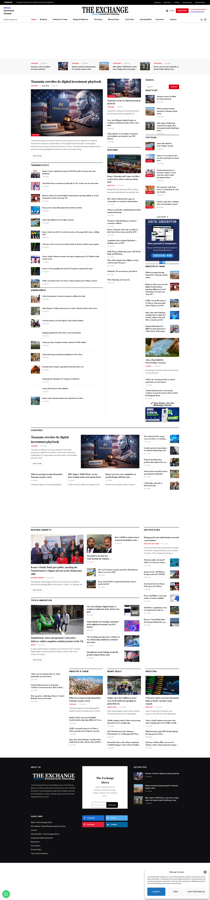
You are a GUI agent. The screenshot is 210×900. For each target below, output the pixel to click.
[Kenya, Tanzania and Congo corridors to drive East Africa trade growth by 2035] (124, 163)
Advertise (157, 2)
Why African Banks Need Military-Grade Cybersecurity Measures (122, 261)
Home (33, 19)
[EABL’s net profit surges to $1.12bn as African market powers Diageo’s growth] (35, 283)
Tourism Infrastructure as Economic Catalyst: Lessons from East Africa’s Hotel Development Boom (166, 174)
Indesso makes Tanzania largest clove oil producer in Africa (62, 398)
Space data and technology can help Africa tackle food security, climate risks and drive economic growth (155, 316)
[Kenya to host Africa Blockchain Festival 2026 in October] (35, 210)
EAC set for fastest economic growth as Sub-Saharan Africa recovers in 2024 (118, 570)
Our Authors (35, 846)
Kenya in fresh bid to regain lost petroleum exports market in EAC (117, 582)
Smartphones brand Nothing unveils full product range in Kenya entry (102, 653)
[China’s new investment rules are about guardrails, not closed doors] (150, 158)
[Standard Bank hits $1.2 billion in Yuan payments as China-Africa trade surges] (174, 329)
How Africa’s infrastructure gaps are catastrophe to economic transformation (122, 200)
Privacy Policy (187, 2)
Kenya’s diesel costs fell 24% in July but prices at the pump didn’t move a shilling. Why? (71, 233)
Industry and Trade (151, 544)
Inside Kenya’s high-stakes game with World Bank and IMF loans (123, 252)
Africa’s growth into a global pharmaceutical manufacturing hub (124, 210)
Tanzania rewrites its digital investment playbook (35, 2)
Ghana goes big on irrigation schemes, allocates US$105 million (64, 342)
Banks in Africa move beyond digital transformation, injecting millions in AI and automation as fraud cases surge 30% (70, 196)
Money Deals (113, 19)
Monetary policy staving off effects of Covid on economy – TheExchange (155, 561)
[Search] (201, 19)
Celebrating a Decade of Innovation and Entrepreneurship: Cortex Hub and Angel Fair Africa (155, 484)
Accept (156, 892)
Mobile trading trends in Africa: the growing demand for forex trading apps (123, 721)
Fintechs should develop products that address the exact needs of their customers (155, 460)
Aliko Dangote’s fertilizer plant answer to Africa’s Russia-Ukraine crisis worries (69, 308)
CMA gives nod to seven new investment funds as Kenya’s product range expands (70, 244)
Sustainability (146, 19)
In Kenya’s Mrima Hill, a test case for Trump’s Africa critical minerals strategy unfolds (160, 743)
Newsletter (35, 842)
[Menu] (205, 19)
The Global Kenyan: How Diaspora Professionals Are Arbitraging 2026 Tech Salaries (122, 732)
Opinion (173, 19)
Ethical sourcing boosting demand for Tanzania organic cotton (84, 67)
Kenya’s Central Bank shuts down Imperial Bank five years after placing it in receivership (155, 620)
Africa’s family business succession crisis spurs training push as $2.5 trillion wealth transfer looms (70, 257)
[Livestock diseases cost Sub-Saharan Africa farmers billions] (35, 323)
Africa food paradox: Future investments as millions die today (63, 296)
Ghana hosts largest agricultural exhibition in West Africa (62, 354)
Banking (43, 19)
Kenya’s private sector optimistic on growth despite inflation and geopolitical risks (166, 67)
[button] (205, 872)
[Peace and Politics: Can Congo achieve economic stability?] (174, 598)
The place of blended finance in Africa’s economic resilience (122, 222)
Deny (175, 892)
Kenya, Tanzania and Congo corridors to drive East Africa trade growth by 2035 (123, 179)
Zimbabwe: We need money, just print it (122, 271)
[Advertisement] (105, 41)
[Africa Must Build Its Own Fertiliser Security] (35, 222)
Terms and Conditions (39, 853)
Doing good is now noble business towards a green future (161, 539)
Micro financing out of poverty (118, 279)
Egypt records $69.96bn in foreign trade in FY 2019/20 (154, 573)
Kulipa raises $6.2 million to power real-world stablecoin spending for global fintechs (122, 700)
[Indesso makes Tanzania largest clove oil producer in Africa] (35, 401)
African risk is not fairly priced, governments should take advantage (155, 472)
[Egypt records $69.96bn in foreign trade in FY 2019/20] (174, 574)
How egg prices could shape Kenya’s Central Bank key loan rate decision (168, 189)
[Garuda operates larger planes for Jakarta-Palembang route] (174, 450)
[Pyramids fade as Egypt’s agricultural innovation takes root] (35, 369)
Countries (159, 19)
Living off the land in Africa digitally (55, 388)
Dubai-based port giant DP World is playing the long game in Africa (161, 732)
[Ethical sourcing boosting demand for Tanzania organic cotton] (104, 66)
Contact (176, 2)
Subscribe (182, 11)
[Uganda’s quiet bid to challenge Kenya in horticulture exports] (150, 204)
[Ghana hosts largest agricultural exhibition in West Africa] (35, 357)
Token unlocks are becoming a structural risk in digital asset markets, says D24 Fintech (122, 136)
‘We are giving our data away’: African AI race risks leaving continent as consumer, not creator (103, 639)
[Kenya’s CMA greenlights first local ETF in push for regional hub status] (35, 271)
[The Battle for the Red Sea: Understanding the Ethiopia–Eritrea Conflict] (99, 543)
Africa (33, 645)
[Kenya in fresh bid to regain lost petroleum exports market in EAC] (91, 584)
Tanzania (34, 63)
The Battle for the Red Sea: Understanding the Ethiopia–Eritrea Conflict (98, 557)
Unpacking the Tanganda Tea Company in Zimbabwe (61, 379)
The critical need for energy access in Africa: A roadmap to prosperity (155, 437)
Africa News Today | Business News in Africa (48, 826)
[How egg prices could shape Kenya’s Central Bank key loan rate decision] (150, 190)
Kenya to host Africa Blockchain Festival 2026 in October (62, 208)
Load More (161, 217)
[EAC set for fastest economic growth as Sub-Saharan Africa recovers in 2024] (91, 572)
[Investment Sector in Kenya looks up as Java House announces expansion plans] (174, 586)
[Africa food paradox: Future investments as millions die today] (35, 299)
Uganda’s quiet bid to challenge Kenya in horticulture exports (168, 202)
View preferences (196, 892)
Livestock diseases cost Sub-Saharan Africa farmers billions (62, 320)
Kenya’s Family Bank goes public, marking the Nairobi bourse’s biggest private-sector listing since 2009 (56, 571)
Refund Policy (200, 2)
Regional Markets (80, 19)
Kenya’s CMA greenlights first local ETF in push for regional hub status (67, 268)
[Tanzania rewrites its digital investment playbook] (63, 66)
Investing (98, 19)
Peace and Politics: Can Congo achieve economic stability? (155, 596)
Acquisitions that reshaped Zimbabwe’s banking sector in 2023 (121, 241)
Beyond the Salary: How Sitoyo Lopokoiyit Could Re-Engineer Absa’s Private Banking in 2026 (123, 743)
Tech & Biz (129, 19)
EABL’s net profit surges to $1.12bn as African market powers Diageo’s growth (69, 281)
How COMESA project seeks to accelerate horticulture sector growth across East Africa (127, 538)
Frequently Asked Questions (42, 838)
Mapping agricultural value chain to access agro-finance (61, 333)
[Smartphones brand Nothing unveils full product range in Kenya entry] (131, 656)
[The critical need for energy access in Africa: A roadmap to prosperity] (174, 439)
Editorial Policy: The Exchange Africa (45, 834)
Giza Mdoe (45, 86)
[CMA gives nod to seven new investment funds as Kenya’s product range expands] (35, 247)
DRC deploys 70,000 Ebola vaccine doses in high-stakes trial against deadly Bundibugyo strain (125, 67)
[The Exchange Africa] (105, 11)
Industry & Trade (60, 19)
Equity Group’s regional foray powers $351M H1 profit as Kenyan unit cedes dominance (69, 172)
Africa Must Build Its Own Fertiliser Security (58, 220)
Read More (37, 156)
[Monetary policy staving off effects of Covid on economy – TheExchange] (174, 562)
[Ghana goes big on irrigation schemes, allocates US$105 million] (35, 345)
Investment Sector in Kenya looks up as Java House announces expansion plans (154, 584)
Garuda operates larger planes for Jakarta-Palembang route (155, 449)
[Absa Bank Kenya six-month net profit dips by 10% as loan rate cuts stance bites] (35, 186)
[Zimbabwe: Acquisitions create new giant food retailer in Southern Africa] (174, 610)
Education (167, 2)
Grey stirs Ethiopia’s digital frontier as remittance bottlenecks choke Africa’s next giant (123, 122)
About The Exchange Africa (41, 822)
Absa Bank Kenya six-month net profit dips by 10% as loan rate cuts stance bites (70, 183)
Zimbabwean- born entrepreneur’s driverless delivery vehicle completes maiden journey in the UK (57, 639)
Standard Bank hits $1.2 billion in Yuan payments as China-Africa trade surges (155, 328)
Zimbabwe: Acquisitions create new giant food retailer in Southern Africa (155, 608)
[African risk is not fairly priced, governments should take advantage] (174, 474)
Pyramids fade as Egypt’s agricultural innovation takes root (63, 367)
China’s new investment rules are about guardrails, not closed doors (168, 158)
